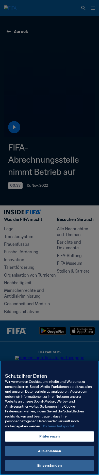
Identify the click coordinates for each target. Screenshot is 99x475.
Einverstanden (49, 465)
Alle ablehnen (49, 451)
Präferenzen (49, 436)
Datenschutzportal (58, 426)
